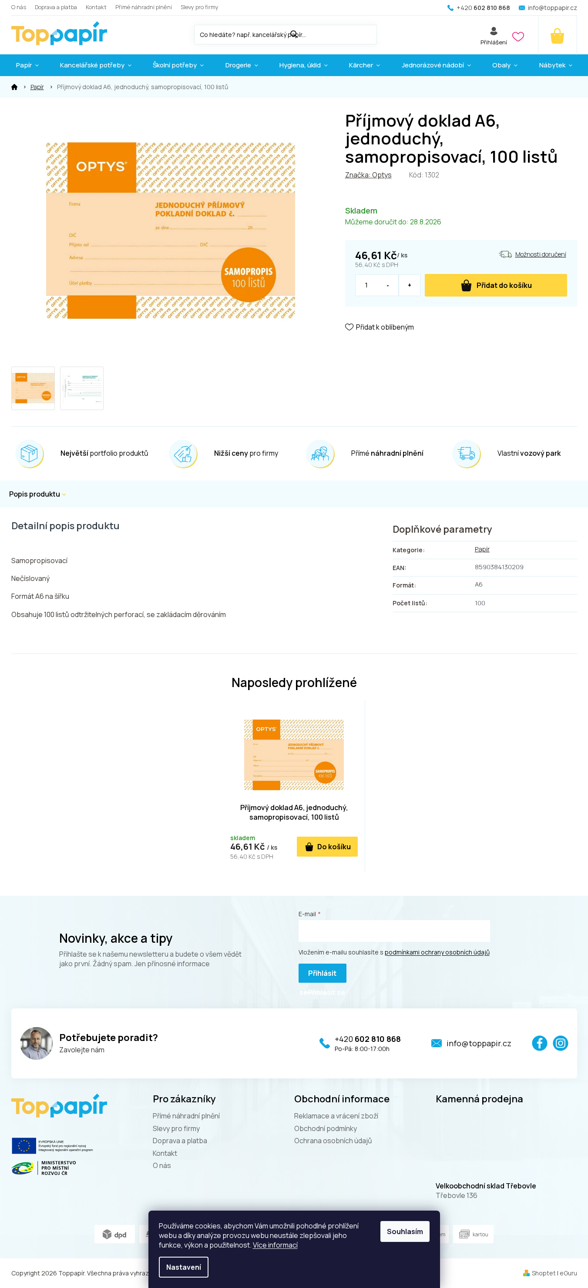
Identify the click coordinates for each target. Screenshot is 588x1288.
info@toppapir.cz (479, 1043)
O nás (18, 7)
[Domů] (14, 87)
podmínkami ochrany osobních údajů (437, 952)
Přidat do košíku (504, 285)
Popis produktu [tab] (34, 494)
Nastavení (183, 1267)
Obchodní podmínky (325, 1128)
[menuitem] (27, 65)
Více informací (275, 1245)
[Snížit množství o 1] (388, 285)
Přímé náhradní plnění (143, 7)
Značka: (368, 175)
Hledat (385, 33)
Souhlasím (405, 1231)
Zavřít (394, 352)
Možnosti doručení (540, 254)
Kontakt (96, 7)
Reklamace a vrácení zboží (336, 1116)
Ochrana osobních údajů (333, 1140)
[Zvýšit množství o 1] (409, 285)
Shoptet (544, 1273)
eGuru (568, 1273)
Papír (482, 549)
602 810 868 (368, 1039)
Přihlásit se (317, 975)
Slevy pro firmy (199, 7)
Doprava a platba (56, 7)
